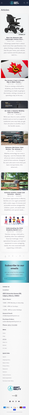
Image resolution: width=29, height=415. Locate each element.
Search (4, 356)
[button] (1, 2)
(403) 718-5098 (12, 325)
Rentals (4, 345)
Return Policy (6, 362)
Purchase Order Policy (8, 381)
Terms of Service (7, 375)
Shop (4, 336)
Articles (4, 339)
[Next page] (23, 256)
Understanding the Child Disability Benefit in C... (14, 229)
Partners (5, 372)
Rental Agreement (7, 378)
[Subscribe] (24, 278)
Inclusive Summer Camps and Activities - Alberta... (14, 193)
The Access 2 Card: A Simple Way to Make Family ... (14, 81)
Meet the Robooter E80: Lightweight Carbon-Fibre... (14, 38)
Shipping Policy (6, 359)
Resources (5, 369)
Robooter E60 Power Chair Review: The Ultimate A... (14, 148)
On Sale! (5, 348)
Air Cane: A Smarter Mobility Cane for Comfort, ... (14, 111)
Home (4, 333)
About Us (5, 342)
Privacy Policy (6, 365)
